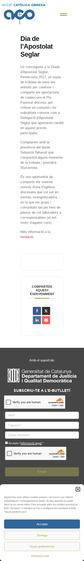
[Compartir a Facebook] (37, 311)
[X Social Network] (46, 311)
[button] (78, 489)
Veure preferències (42, 546)
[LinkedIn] (37, 320)
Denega (42, 535)
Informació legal (40, 555)
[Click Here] (63, 14)
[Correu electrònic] (46, 320)
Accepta (42, 524)
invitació (26, 237)
